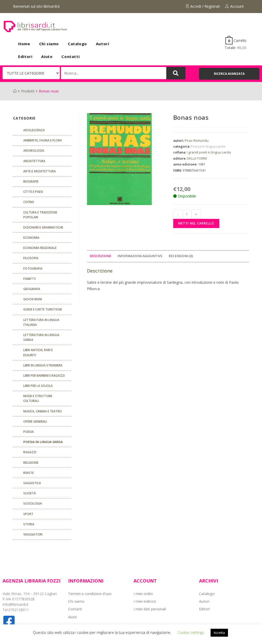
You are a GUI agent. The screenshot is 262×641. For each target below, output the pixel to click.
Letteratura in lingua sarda (41, 337)
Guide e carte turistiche (42, 309)
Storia (28, 524)
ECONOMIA (31, 237)
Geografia (31, 289)
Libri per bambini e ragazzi (44, 375)
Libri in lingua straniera (42, 365)
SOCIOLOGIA (32, 503)
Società (29, 493)
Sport (28, 514)
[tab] (100, 256)
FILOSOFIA (30, 258)
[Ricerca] (113, 73)
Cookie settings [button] (191, 632)
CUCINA (28, 202)
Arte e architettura (39, 171)
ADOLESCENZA (34, 130)
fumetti (29, 279)
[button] (229, 74)
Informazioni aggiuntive (139, 256)
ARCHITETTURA (34, 161)
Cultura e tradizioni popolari (40, 214)
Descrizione (100, 256)
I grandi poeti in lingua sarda (209, 152)
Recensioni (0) (181, 256)
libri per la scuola (38, 386)
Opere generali (35, 421)
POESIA (28, 432)
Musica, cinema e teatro (42, 411)
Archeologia (33, 150)
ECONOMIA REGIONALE (40, 248)
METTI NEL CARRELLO (196, 223)
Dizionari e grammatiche (43, 227)
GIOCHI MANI (32, 299)
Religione (30, 462)
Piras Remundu (197, 140)
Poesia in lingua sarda (208, 146)
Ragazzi (29, 452)
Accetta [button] (219, 632)
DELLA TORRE (197, 158)
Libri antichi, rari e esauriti (38, 352)
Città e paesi (33, 191)
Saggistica (32, 483)
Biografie (30, 181)
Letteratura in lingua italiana (41, 322)
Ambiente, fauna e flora (42, 140)
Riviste (28, 473)
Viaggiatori (32, 534)
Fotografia (32, 268)
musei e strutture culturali (37, 398)
